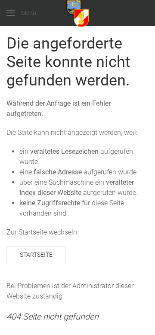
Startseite (36, 254)
